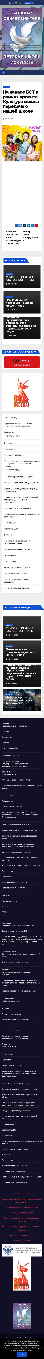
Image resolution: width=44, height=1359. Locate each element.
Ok (22, 1354)
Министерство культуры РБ (22, 1213)
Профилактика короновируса (16, 588)
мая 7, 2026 (12, 683)
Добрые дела (7, 907)
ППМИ (4, 912)
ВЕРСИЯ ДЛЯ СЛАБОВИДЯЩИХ (22, 363)
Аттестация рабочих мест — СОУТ (16, 780)
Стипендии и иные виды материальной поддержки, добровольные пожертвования (21, 499)
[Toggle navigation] (22, 72)
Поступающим (10, 523)
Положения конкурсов (11, 1014)
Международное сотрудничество (18, 508)
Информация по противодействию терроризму (19, 700)
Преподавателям (9, 952)
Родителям (6, 923)
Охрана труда (10, 561)
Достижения (9, 535)
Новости (6, 87)
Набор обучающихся (10, 1001)
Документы (9, 432)
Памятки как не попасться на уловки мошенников (20, 302)
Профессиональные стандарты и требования (21, 1177)
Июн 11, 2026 (13, 635)
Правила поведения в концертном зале (19, 991)
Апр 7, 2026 (12, 707)
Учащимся (6, 970)
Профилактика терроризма (15, 573)
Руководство (9, 449)
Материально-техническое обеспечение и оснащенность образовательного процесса (22, 463)
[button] (40, 72)
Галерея (5, 743)
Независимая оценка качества (17, 549)
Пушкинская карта (9, 901)
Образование (10, 443)
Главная (5, 723)
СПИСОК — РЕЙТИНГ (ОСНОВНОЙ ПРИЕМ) (20, 278)
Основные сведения (13, 418)
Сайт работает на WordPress (14, 1338)
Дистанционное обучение (13, 756)
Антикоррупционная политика (17, 567)
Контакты (6, 895)
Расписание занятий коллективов (16, 1020)
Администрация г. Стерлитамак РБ (22, 1208)
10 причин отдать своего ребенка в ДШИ (19, 925)
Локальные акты (13, 436)
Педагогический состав (14, 455)
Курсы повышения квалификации (16, 962)
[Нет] (41, 1349)
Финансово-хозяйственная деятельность (21, 483)
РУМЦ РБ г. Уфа (22, 1194)
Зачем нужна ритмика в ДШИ (14, 931)
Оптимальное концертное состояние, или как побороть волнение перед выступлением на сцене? (21, 982)
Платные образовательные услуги (19, 477)
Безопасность (10, 555)
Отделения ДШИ (11, 529)
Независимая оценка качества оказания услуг (21, 866)
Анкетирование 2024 (11, 748)
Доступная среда (13, 470)
